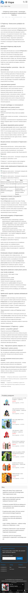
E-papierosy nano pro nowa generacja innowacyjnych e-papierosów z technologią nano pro (14, 537)
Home (2, 6)
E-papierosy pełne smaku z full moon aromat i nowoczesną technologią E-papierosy (14, 512)
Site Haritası (12, 569)
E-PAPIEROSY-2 (4, 569)
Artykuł (5, 6)
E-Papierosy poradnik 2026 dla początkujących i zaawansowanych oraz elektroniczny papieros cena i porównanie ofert (14, 506)
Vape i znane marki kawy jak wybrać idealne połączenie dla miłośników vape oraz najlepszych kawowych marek (13, 499)
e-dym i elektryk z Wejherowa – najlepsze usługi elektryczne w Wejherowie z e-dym (14, 524)
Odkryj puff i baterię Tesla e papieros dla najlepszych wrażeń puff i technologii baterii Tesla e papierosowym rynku (13, 492)
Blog (9, 6)
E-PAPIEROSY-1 (4, 567)
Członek (24, 592)
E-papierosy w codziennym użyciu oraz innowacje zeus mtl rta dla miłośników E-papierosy (12, 518)
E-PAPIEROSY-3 (4, 571)
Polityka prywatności (22, 567)
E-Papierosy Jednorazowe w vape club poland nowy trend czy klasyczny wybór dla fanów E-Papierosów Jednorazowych (14, 530)
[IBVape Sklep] (7, 3)
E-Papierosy (18, 310)
